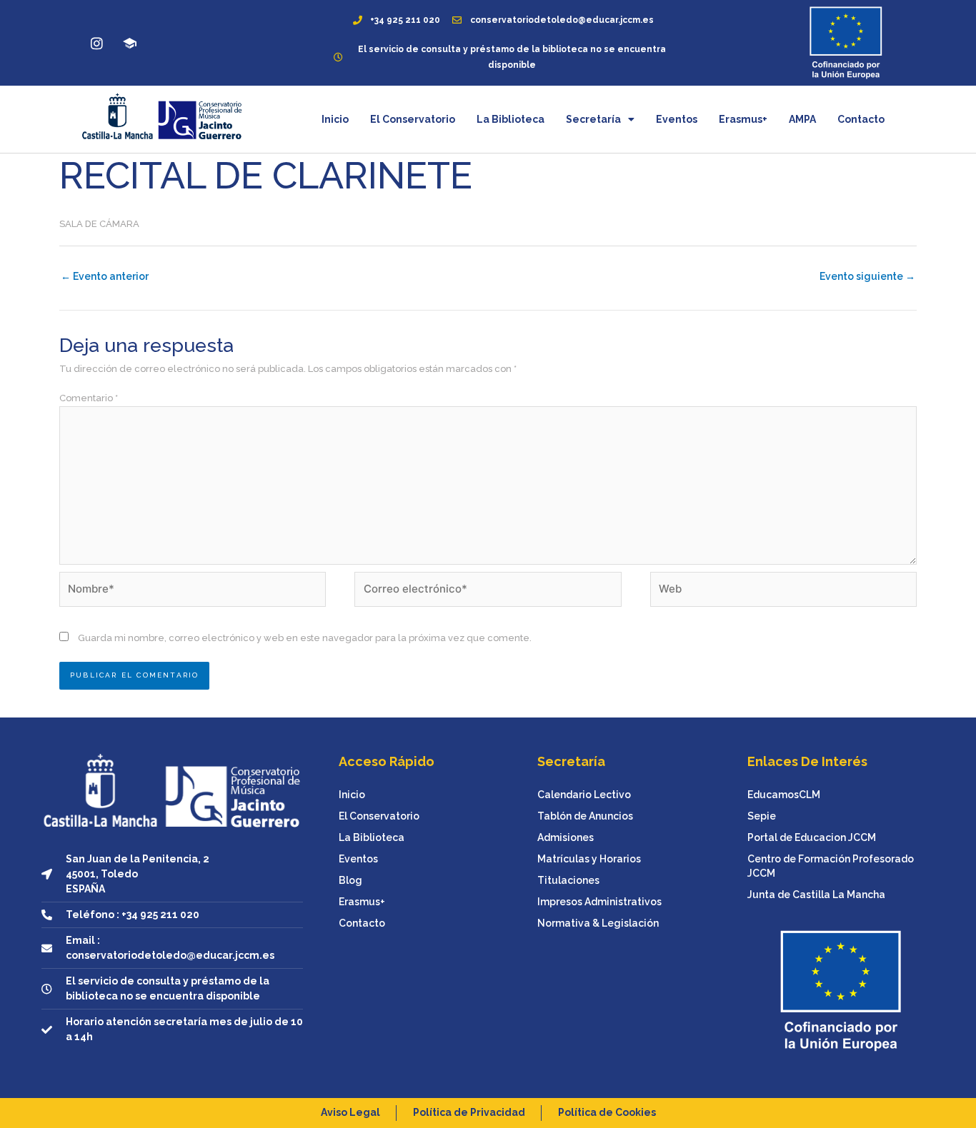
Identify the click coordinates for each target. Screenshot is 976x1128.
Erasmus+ (743, 119)
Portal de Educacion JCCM (811, 837)
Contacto (861, 119)
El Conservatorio (412, 119)
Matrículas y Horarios (589, 859)
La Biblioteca (510, 119)
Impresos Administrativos (599, 901)
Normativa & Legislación (598, 923)
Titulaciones (568, 880)
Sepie (761, 816)
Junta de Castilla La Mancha (816, 894)
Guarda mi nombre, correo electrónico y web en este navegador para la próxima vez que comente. (305, 638)
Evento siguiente (867, 276)
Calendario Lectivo (584, 794)
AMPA (802, 119)
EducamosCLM (783, 794)
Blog (350, 880)
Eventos (676, 119)
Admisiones (565, 837)
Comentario (88, 398)
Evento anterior (105, 276)
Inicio (335, 119)
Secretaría (593, 119)
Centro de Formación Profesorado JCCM (830, 866)
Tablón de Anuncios (585, 816)
